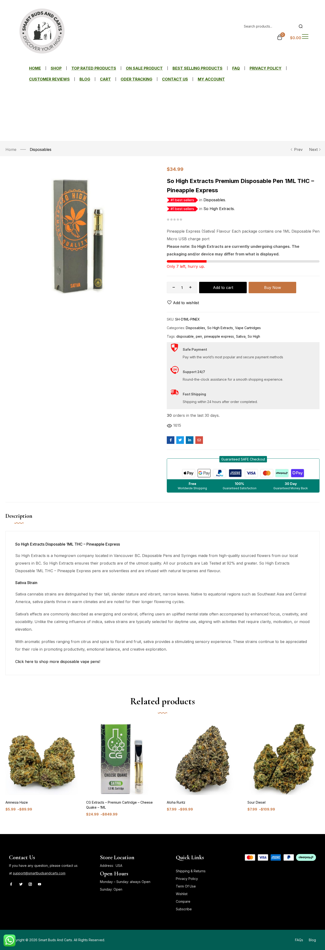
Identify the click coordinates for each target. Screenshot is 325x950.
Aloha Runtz (176, 802)
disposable (185, 336)
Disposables (40, 149)
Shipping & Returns (191, 871)
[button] (243, 459)
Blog (84, 79)
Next (313, 149)
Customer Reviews (49, 79)
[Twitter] (21, 884)
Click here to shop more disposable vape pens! (57, 661)
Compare (183, 901)
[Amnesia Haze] (41, 759)
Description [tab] (18, 516)
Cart (105, 79)
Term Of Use (186, 886)
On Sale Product (144, 68)
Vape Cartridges (248, 328)
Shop (56, 68)
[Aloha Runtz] (203, 759)
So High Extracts (218, 208)
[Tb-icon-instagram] (30, 884)
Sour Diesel (256, 802)
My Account (211, 79)
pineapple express (219, 336)
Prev (298, 149)
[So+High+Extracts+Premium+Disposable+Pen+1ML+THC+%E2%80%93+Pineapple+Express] (180, 440)
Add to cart (223, 287)
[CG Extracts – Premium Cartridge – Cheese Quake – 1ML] (122, 759)
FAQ (236, 68)
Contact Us (175, 79)
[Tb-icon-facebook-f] (11, 884)
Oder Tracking (136, 79)
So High (254, 336)
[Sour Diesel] (283, 759)
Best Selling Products (197, 68)
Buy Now (272, 287)
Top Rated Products (93, 68)
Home (35, 68)
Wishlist (181, 894)
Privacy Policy (265, 68)
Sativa (241, 336)
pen (199, 336)
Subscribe (184, 909)
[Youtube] (39, 884)
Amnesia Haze (16, 802)
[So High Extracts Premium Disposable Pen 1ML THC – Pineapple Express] (170, 440)
